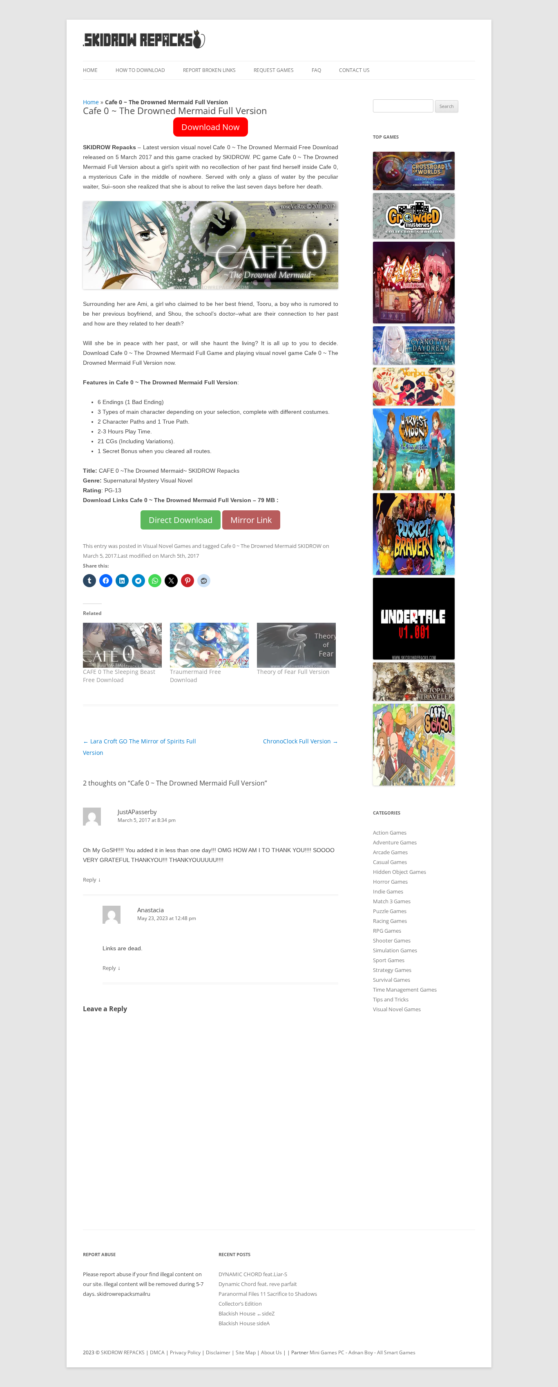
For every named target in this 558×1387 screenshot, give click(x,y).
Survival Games (391, 979)
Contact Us (354, 70)
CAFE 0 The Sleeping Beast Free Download (119, 676)
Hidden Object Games (399, 871)
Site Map (246, 1352)
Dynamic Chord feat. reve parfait (258, 1284)
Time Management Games (405, 989)
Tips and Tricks (390, 999)
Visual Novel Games (167, 546)
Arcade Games (390, 852)
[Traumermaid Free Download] (209, 645)
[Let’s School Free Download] (414, 783)
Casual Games (390, 862)
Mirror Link (251, 519)
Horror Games (390, 881)
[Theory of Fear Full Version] (296, 645)
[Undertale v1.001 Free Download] (414, 657)
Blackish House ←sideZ (247, 1313)
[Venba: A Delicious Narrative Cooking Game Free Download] (414, 403)
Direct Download (180, 519)
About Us (271, 1352)
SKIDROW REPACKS (123, 1352)
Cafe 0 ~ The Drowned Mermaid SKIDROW (271, 546)
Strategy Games (392, 970)
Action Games (389, 832)
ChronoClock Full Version (300, 741)
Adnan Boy (360, 1352)
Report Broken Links (209, 70)
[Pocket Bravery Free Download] (414, 573)
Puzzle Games (389, 911)
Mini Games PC (327, 1352)
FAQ (316, 70)
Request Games (274, 70)
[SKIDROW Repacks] (144, 48)
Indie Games (388, 891)
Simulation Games (395, 950)
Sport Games (388, 960)
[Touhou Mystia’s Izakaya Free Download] (414, 321)
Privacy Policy (185, 1352)
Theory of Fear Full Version (293, 672)
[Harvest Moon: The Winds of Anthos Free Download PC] (414, 488)
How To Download (140, 70)
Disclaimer (218, 1352)
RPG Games (387, 930)
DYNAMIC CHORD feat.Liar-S (253, 1274)
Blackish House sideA (244, 1323)
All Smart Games (396, 1352)
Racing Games (390, 921)
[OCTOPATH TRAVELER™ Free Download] (414, 698)
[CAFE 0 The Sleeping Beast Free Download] (122, 645)
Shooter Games (392, 940)
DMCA (157, 1352)
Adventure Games (395, 842)
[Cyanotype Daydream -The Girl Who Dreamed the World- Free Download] (414, 362)
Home (90, 70)
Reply (89, 879)
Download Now (210, 126)
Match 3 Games (392, 901)
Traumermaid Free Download (195, 676)
